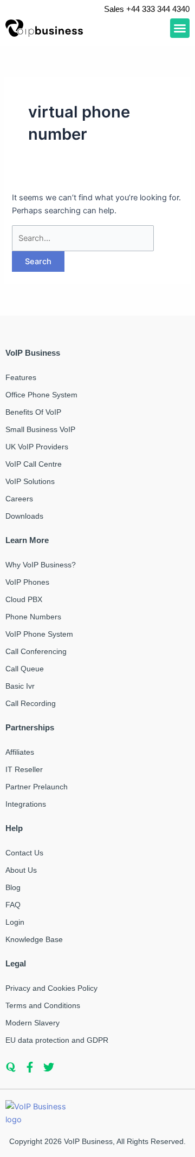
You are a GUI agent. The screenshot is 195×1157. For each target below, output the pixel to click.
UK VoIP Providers (36, 446)
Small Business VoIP (40, 429)
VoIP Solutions (30, 481)
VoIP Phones (27, 582)
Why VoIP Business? (40, 564)
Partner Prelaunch (36, 786)
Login (14, 922)
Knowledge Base (34, 939)
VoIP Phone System (39, 634)
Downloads (24, 516)
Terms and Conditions (42, 1005)
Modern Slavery (32, 1022)
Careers (19, 498)
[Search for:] (83, 238)
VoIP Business (88, 1141)
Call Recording (30, 703)
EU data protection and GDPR (56, 1040)
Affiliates (19, 752)
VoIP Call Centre (33, 464)
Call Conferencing (36, 651)
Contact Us (24, 852)
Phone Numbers (33, 616)
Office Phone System (41, 394)
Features (20, 377)
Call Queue (24, 668)
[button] (180, 28)
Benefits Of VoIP (33, 412)
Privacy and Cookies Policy (51, 988)
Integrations (25, 804)
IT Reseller (24, 769)
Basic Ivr (20, 686)
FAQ (13, 904)
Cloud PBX (23, 599)
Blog (13, 887)
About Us (21, 870)
